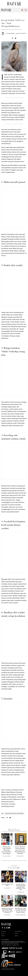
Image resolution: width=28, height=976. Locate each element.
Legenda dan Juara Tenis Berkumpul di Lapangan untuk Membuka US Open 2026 (20, 887)
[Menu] (26, 10)
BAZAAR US (8, 888)
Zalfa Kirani (7, 856)
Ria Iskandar (10, 33)
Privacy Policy (3, 931)
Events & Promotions (18, 931)
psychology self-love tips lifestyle (14, 813)
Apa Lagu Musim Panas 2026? (7, 885)
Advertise (16, 935)
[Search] (22, 10)
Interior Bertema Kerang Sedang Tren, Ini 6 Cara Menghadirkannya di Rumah (20, 850)
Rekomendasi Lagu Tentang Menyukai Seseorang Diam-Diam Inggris (7, 850)
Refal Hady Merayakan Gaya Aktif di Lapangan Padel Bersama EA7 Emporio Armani (20, 910)
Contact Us (16, 933)
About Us (2, 933)
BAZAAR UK (20, 856)
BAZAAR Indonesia (21, 914)
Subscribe (3, 935)
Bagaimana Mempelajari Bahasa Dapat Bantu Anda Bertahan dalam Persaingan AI (7, 910)
